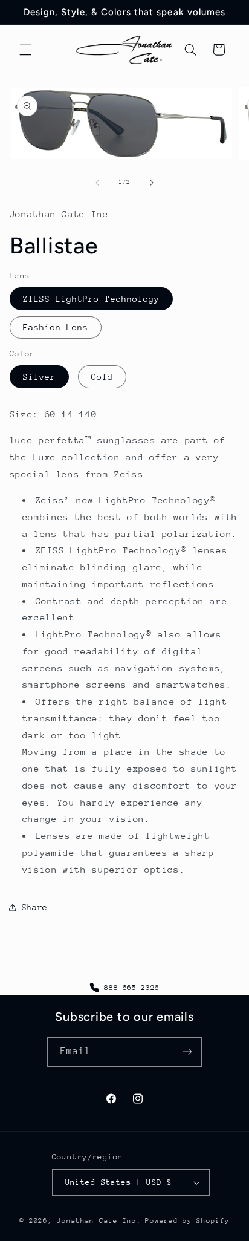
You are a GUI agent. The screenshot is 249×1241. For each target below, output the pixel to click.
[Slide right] (151, 182)
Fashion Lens (56, 327)
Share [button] (35, 907)
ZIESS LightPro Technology (91, 299)
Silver (39, 377)
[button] (25, 50)
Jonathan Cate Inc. (99, 1221)
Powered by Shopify (187, 1221)
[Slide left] (97, 182)
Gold (102, 377)
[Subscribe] (187, 1052)
